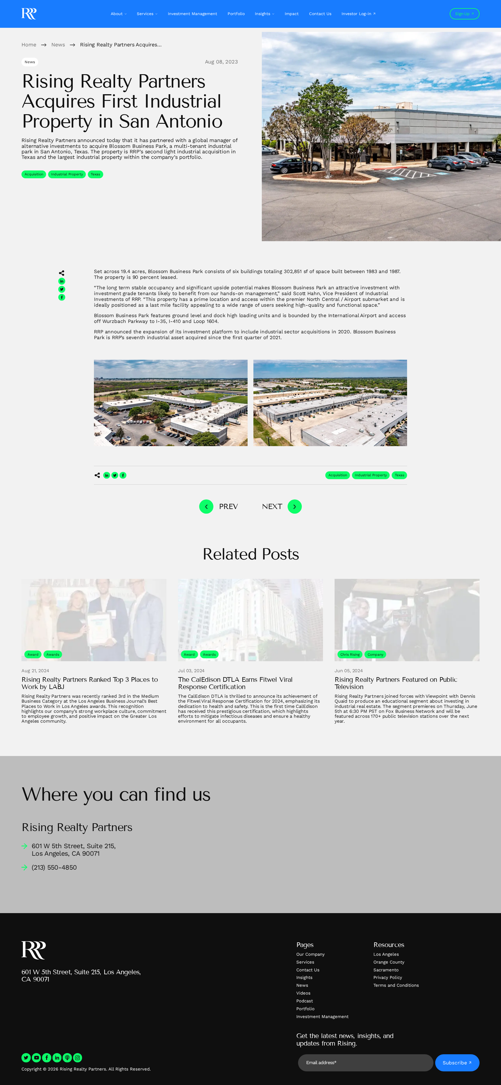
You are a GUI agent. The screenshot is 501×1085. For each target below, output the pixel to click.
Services (145, 13)
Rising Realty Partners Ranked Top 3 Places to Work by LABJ (89, 683)
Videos (303, 993)
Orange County (388, 962)
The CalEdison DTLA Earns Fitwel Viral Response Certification (235, 683)
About (117, 13)
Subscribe (455, 1063)
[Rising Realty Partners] (29, 13)
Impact (292, 13)
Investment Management (192, 13)
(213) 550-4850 (54, 867)
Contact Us (320, 13)
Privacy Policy (387, 977)
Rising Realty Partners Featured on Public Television (396, 683)
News (302, 985)
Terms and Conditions (396, 985)
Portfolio (236, 13)
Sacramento (386, 970)
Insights (262, 13)
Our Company (310, 954)
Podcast (304, 1001)
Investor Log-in (356, 13)
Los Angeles (386, 954)
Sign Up (462, 13)
